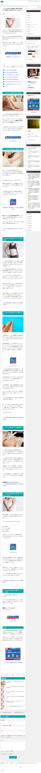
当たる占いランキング (31, 139)
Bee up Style (34, 112)
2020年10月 (30, 225)
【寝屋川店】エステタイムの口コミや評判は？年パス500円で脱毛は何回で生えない (34, 156)
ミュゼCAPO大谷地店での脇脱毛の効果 (11, 72)
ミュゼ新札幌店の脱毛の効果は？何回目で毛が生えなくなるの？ (20, 712)
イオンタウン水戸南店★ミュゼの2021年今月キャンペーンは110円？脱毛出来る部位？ (34, 204)
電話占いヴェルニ (31, 133)
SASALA (29, 17)
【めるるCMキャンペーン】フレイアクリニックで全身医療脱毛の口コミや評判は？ (34, 152)
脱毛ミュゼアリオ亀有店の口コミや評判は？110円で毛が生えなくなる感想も (15, 692)
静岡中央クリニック (31, 33)
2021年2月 (29, 218)
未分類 (29, 29)
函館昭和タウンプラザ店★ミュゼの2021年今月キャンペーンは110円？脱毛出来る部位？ (15, 702)
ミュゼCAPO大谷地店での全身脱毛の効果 (11, 79)
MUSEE (29, 15)
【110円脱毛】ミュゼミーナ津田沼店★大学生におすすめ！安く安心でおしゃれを (15, 682)
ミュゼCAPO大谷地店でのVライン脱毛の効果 (12, 74)
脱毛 (1, 4)
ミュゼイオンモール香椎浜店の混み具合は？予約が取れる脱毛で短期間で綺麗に (15, 687)
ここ (33, 87)
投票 (33, 56)
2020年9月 (29, 227)
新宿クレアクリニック (31, 26)
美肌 (2, 2)
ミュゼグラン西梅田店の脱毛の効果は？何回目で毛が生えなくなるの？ (15, 706)
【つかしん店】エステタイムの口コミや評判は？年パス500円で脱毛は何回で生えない (34, 161)
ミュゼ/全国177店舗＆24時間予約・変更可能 (13, 662)
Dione (29, 13)
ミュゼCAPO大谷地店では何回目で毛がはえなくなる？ (13, 81)
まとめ (6, 86)
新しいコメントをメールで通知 (7, 751)
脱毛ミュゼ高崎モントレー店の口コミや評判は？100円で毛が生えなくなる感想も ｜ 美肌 (34, 177)
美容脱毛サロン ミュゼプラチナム (13, 56)
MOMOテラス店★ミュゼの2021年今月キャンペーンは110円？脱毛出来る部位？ (34, 182)
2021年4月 (29, 216)
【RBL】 (30, 85)
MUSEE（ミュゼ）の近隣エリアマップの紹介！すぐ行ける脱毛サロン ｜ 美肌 (34, 184)
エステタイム (30, 22)
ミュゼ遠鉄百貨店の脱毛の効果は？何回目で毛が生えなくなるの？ (7, 712)
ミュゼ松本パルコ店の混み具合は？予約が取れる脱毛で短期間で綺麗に (15, 697)
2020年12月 (30, 223)
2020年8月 (29, 230)
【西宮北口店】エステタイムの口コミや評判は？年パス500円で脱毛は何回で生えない (34, 166)
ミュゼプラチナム (8, 44)
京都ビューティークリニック (32, 24)
